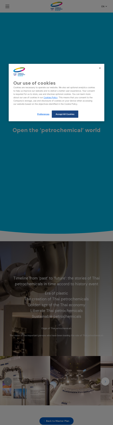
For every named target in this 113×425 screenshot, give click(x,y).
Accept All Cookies (65, 114)
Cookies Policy (51, 97)
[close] (100, 68)
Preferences (43, 114)
